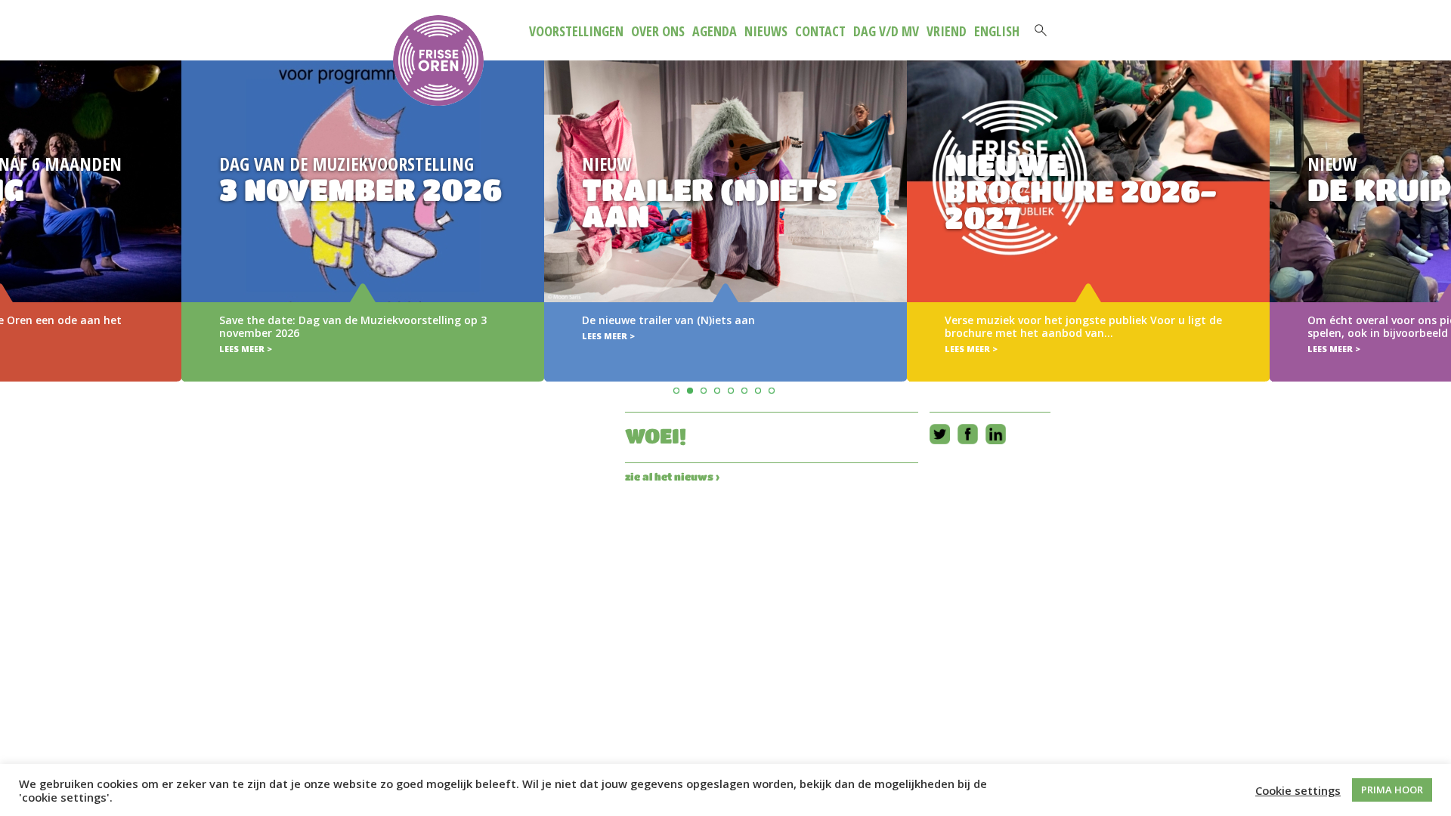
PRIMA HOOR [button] (1392, 789)
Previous (14, 199)
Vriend (947, 31)
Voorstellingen (576, 31)
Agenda (714, 31)
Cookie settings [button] (1298, 790)
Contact (820, 31)
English (996, 31)
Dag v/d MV (886, 31)
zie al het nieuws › (672, 476)
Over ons (658, 31)
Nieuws (765, 31)
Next (1437, 199)
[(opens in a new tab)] (725, 221)
